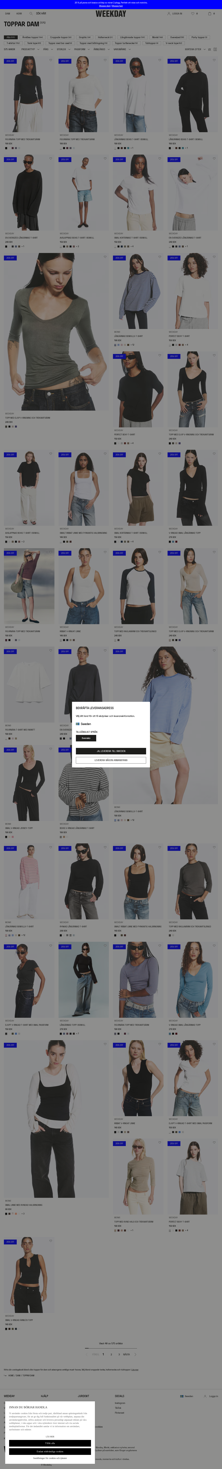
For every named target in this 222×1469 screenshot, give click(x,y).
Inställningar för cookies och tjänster (50, 1458)
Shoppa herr (117, 6)
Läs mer (50, 1437)
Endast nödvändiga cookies (50, 1451)
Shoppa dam (104, 6)
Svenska (86, 738)
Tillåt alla (50, 1443)
